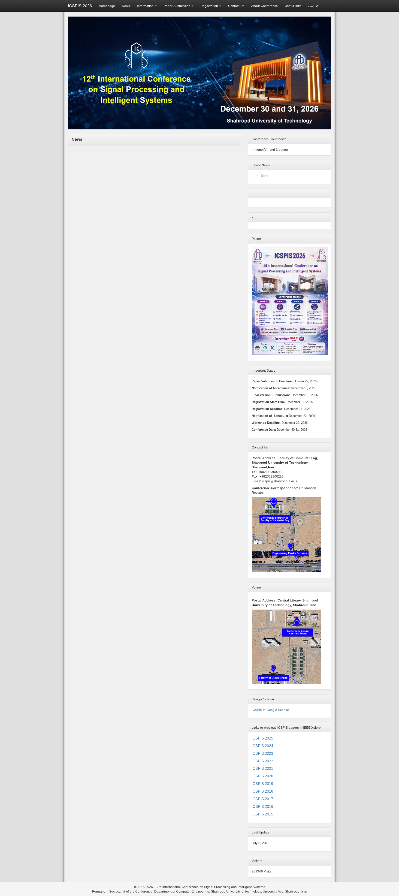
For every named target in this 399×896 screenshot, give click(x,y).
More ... (266, 175)
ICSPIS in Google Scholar (270, 710)
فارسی (313, 5)
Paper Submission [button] (177, 6)
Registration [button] (209, 6)
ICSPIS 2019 (262, 784)
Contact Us (236, 6)
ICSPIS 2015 (262, 814)
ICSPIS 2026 (80, 5)
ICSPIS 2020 (262, 776)
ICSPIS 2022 (262, 761)
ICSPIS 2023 (262, 753)
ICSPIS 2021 (262, 768)
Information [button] (145, 6)
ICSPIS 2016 (262, 807)
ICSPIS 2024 (262, 746)
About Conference (264, 6)
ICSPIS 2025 (262, 738)
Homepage (107, 6)
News (126, 6)
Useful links (293, 6)
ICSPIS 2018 (262, 791)
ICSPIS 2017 (262, 799)
